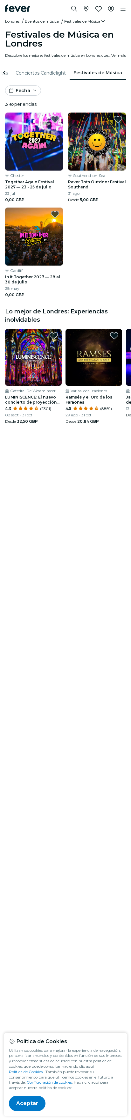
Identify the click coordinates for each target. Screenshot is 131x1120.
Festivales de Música (97, 73)
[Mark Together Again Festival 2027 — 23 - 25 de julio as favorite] (55, 119)
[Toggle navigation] (123, 9)
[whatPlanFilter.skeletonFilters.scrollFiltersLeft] (5, 73)
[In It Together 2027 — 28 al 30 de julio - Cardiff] (34, 237)
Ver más (118, 55)
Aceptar (27, 1103)
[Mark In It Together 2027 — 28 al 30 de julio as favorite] (55, 214)
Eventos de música (42, 21)
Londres (12, 21)
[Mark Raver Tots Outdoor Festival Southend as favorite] (118, 119)
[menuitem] (41, 73)
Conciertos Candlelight (41, 73)
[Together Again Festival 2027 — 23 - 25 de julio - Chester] (34, 142)
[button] (85, 21)
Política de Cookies (26, 1071)
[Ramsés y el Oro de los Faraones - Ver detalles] (94, 357)
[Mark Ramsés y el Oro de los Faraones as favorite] (114, 336)
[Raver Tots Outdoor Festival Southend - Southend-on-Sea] (97, 142)
